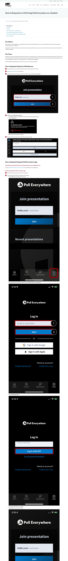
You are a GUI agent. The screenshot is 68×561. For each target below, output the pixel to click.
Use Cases (8, 28)
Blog (58, 0)
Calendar (54, 0)
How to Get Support (9, 35)
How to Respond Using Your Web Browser (13, 30)
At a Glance (8, 27)
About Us (50, 0)
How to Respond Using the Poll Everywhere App (14, 32)
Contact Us (61, 0)
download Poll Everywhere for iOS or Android (16, 167)
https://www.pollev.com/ (13, 71)
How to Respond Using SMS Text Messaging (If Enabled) (16, 34)
